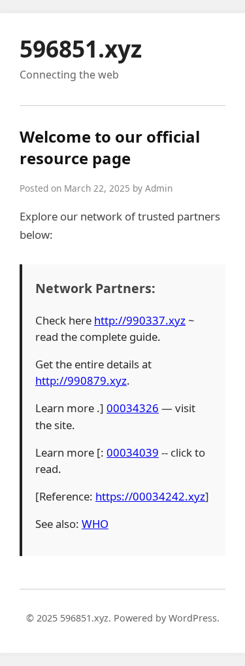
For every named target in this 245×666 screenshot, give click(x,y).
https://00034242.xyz (150, 496)
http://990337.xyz (140, 320)
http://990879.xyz (81, 380)
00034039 (132, 452)
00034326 (132, 407)
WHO (95, 523)
